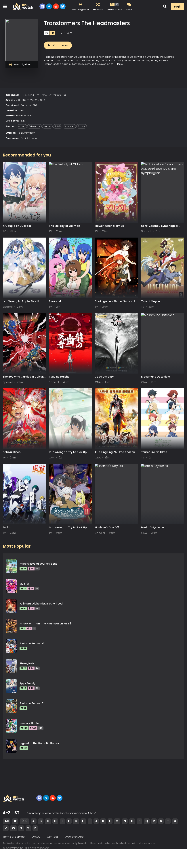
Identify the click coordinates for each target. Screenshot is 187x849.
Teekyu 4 (55, 301)
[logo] (23, 6)
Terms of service (14, 837)
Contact (52, 837)
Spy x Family (27, 683)
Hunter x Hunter (30, 723)
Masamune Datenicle (155, 376)
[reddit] (56, 6)
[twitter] (63, 6)
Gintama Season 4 (32, 643)
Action (21, 126)
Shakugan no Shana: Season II (115, 301)
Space (81, 126)
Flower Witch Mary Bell (110, 226)
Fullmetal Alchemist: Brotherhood (41, 603)
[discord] (39, 798)
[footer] (14, 798)
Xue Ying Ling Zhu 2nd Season (115, 452)
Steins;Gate (27, 663)
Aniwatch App (74, 837)
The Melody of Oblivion (64, 226)
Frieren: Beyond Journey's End (39, 564)
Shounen (69, 126)
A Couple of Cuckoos (17, 226)
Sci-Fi (58, 126)
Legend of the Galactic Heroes (39, 743)
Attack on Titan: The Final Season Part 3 (45, 623)
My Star (24, 583)
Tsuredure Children (154, 452)
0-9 (24, 821)
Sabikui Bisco (12, 452)
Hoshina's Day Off (107, 527)
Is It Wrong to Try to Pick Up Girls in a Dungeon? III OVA (68, 453)
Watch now (60, 45)
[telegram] (46, 798)
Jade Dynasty (104, 376)
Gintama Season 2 (32, 703)
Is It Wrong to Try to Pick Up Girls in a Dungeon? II (68, 529)
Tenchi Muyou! (151, 301)
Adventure (34, 126)
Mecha (47, 126)
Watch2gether (22, 64)
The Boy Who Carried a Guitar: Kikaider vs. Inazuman (23, 378)
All (7, 821)
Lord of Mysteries (153, 527)
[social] (42, 6)
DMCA (36, 837)
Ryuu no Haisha (59, 376)
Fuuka (7, 527)
